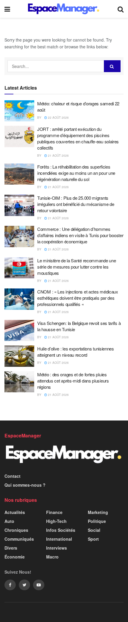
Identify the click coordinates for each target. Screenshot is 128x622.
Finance (54, 512)
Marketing (98, 512)
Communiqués (19, 539)
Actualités (14, 512)
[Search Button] (112, 66)
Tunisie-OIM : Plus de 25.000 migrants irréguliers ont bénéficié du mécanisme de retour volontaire (75, 204)
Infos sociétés (60, 530)
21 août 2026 (58, 155)
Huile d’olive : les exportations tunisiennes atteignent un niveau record (75, 351)
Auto (9, 521)
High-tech (56, 521)
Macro (52, 557)
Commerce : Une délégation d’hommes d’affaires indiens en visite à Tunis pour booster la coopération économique (80, 235)
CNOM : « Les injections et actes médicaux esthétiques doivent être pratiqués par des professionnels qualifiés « (77, 297)
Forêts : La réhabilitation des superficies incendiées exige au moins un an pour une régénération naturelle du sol (76, 173)
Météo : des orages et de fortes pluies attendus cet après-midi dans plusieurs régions (73, 380)
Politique (97, 521)
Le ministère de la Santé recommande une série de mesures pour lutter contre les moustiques (76, 266)
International (59, 539)
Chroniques (16, 530)
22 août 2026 (58, 117)
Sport (93, 539)
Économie (14, 557)
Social (94, 530)
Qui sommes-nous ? (25, 485)
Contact (12, 476)
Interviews (56, 548)
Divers (10, 548)
